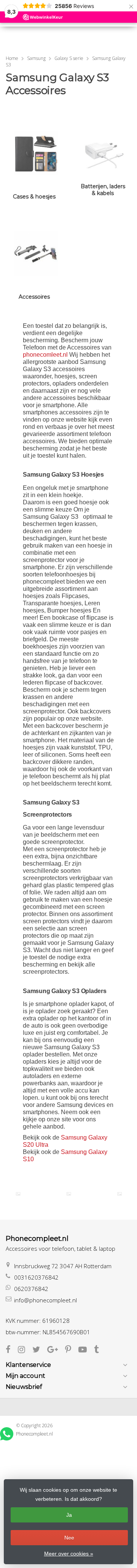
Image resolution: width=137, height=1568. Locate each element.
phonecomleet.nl (46, 354)
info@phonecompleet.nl (45, 1300)
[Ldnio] (18, 1194)
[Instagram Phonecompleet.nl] (25, 1350)
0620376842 (31, 1288)
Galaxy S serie (68, 58)
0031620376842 (36, 1277)
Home (12, 58)
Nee (69, 1538)
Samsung (36, 58)
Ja (69, 1515)
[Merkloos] (69, 1194)
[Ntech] (119, 1194)
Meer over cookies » (68, 1554)
